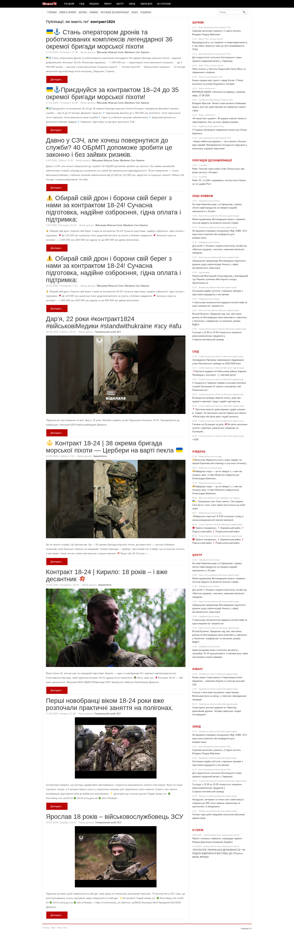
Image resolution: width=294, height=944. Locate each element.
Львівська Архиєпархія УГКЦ (211, 126)
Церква (83, 12)
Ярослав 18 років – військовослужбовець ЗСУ (114, 816)
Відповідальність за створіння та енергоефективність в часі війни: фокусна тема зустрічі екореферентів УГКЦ (220, 46)
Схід (81, 3)
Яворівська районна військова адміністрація (218, 227)
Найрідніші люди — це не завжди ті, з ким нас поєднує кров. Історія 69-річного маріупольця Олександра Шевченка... (217, 475)
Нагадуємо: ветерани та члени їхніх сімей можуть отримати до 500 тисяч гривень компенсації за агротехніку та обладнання (218, 803)
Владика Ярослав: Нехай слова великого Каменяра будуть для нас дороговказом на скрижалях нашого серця (219, 107)
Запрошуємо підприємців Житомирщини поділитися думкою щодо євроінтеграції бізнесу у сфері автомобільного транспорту (219, 264)
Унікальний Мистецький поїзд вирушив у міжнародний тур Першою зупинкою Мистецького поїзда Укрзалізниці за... (220, 279)
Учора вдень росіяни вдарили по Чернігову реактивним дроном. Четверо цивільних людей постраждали (216, 711)
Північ (107, 3)
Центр (120, 3)
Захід (132, 3)
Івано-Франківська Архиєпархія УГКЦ (215, 27)
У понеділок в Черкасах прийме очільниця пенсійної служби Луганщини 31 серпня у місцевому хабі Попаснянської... (219, 386)
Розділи (69, 3)
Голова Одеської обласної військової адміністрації (220, 524)
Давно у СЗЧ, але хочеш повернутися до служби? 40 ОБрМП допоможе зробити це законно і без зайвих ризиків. (109, 147)
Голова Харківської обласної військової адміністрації (221, 368)
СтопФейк (203, 165)
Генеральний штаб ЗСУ (108, 331)
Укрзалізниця (204, 272)
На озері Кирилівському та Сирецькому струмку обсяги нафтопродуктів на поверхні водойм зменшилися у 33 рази (217, 208)
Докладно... (57, 79)
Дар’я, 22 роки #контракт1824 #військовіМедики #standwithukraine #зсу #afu (113, 322)
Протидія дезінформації (115, 12)
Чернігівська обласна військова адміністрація (218, 674)
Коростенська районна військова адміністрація (219, 216)
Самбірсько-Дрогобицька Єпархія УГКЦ (216, 100)
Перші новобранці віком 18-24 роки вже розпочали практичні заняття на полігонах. (109, 704)
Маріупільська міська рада (210, 456)
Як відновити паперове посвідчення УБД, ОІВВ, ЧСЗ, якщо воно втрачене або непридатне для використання (219, 234)
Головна (52, 12)
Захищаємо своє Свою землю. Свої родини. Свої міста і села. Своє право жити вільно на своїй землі (218, 505)
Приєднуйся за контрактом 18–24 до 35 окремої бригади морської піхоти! (112, 93)
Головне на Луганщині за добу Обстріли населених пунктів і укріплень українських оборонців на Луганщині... (220, 428)
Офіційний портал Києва (209, 201)
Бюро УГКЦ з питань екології (211, 39)
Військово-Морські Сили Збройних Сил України (123, 52)
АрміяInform (100, 456)
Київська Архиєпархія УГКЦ (211, 77)
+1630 (195, 439)
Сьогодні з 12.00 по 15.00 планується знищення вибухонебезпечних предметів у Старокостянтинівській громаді (217, 336)
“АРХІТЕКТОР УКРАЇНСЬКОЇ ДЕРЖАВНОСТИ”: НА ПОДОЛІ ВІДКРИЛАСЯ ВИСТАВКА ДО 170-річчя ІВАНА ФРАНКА (218, 853)
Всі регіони (164, 3)
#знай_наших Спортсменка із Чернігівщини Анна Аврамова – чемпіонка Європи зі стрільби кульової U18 (218, 681)
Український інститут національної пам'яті (221, 835)
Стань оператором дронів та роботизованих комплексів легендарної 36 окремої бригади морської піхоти (109, 39)
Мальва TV (247, 929)
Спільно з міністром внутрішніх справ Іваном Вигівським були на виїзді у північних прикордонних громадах (219, 696)
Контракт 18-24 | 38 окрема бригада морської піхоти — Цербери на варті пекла (111, 447)
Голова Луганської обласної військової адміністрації (221, 356)
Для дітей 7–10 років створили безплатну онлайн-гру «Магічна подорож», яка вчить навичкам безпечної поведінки (219, 249)
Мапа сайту (62, 928)
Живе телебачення (207, 88)
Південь (94, 3)
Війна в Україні (67, 12)
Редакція (146, 12)
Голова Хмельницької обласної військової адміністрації (222, 329)
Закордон (146, 3)
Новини (94, 12)
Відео (135, 12)
